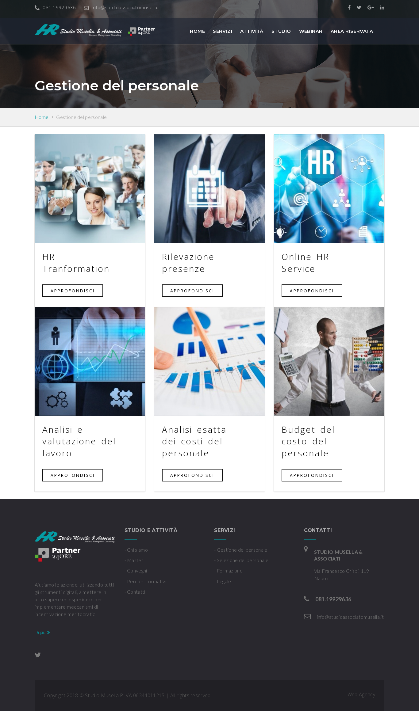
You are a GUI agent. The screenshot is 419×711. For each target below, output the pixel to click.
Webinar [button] (311, 31)
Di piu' (41, 632)
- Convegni (136, 570)
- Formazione (228, 570)
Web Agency (361, 694)
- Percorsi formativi (145, 581)
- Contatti (135, 592)
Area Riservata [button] (352, 31)
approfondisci (73, 291)
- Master (134, 560)
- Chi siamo (136, 550)
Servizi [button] (222, 31)
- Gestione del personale (240, 550)
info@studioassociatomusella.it (126, 7)
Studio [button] (281, 31)
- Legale (222, 581)
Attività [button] (251, 31)
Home (197, 31)
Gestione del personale (81, 117)
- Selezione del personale (241, 560)
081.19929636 (59, 7)
